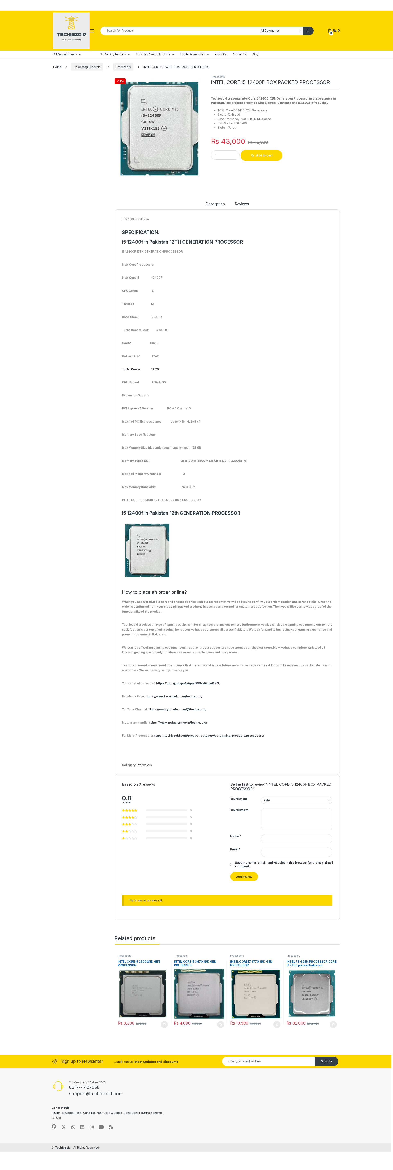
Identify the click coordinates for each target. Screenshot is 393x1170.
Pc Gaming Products (113, 54)
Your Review (239, 809)
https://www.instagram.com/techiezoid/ (178, 722)
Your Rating (238, 798)
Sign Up (326, 1061)
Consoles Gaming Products (153, 54)
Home (57, 67)
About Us (220, 54)
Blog (255, 54)
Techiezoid (63, 1147)
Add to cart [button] (164, 1024)
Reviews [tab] (242, 204)
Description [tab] (215, 204)
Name (235, 836)
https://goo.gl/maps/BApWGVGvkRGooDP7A (188, 683)
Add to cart (264, 155)
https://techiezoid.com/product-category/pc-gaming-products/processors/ (209, 735)
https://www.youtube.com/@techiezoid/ (177, 709)
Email (235, 849)
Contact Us (240, 54)
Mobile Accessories (192, 54)
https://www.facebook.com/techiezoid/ (174, 696)
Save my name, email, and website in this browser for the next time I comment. (284, 864)
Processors (123, 67)
